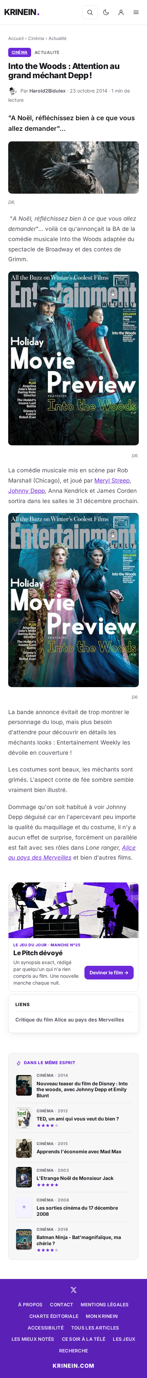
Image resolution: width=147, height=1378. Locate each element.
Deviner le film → (109, 972)
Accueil (16, 38)
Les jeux (124, 1339)
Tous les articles (95, 1328)
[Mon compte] (121, 12)
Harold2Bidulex (47, 91)
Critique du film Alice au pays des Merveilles (69, 1019)
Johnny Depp (26, 490)
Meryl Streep (112, 480)
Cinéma (36, 38)
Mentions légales (105, 1304)
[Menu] (136, 12)
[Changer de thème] (106, 12)
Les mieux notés (33, 1339)
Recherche (73, 1350)
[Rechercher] (90, 12)
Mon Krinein (102, 1316)
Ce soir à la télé (84, 1339)
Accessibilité (46, 1328)
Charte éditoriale (54, 1316)
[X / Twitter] (73, 1289)
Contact (61, 1304)
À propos (30, 1304)
